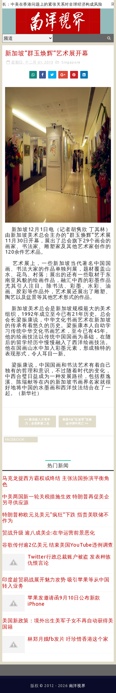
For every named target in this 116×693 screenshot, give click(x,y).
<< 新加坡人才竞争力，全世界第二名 (37, 421)
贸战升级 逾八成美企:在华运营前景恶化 (48, 532)
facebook (14, 439)
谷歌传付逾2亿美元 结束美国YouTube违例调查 (57, 545)
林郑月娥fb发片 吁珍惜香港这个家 (68, 639)
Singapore (71, 62)
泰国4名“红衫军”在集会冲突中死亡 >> (77, 421)
